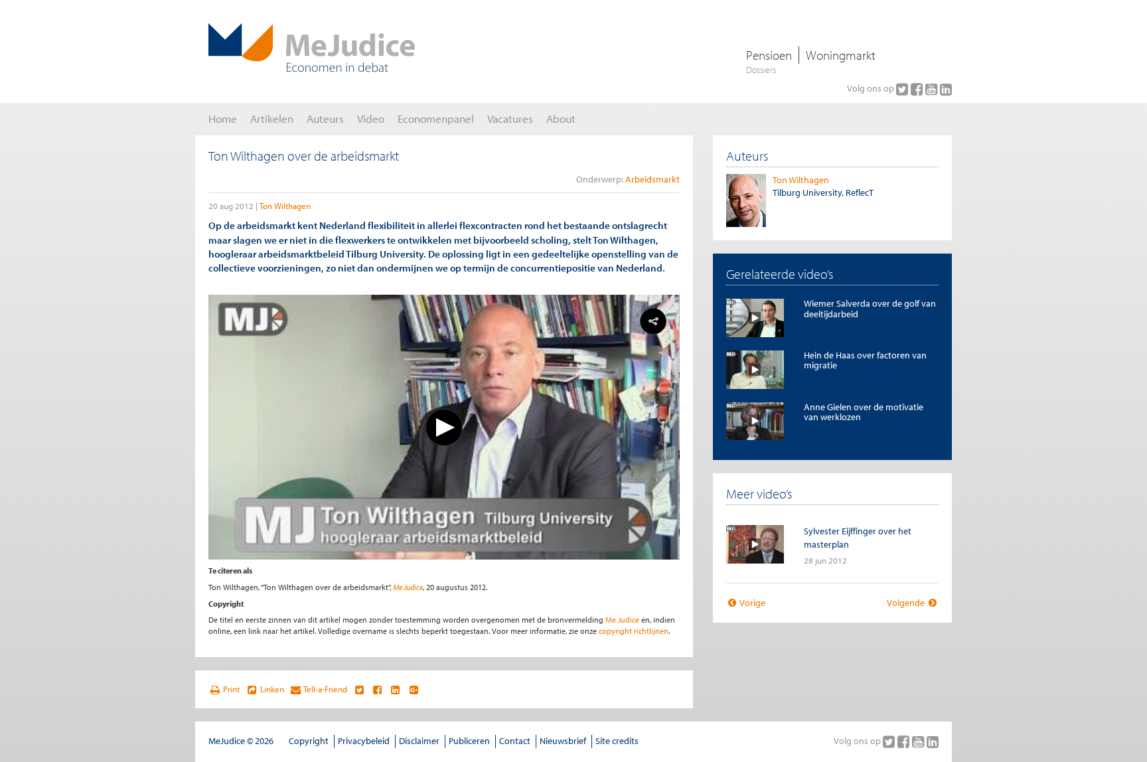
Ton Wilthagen (285, 205)
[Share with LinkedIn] (395, 690)
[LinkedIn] (946, 89)
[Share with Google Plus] (414, 690)
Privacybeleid (364, 741)
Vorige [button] (751, 603)
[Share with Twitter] (358, 690)
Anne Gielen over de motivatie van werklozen (863, 412)
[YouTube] (932, 89)
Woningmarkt (841, 55)
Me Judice (408, 587)
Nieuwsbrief (563, 741)
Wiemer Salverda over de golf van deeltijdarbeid (870, 308)
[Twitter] (903, 89)
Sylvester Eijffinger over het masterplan (857, 537)
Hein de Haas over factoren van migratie (865, 360)
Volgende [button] (907, 603)
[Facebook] (918, 89)
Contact (514, 741)
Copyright (309, 741)
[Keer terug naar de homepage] (311, 48)
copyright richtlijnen (633, 631)
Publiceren (469, 741)
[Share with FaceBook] (377, 690)
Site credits (617, 741)
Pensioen (769, 55)
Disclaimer (419, 741)
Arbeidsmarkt (652, 179)
